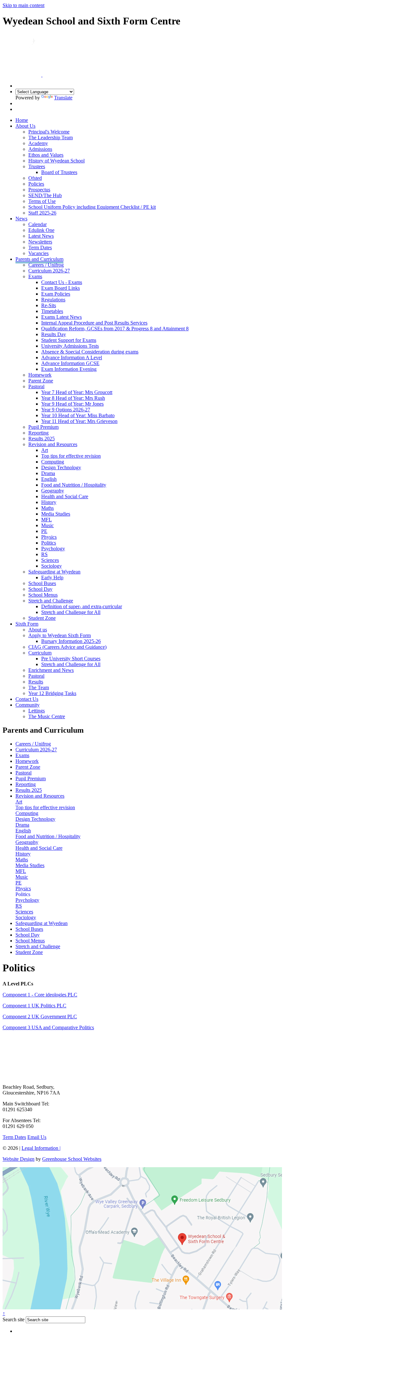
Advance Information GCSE (70, 363)
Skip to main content (23, 5)
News (21, 218)
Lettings (36, 710)
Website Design (18, 1159)
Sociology (51, 566)
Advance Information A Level (71, 357)
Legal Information (41, 1148)
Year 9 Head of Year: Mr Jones (72, 404)
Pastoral (36, 386)
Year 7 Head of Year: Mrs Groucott (76, 392)
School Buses (42, 583)
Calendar (37, 224)
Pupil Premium (43, 427)
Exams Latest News (61, 317)
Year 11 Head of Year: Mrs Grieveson (79, 421)
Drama (48, 473)
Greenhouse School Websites (71, 1159)
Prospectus (39, 189)
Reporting (38, 432)
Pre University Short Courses (70, 658)
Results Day (53, 334)
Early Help (52, 577)
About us (37, 629)
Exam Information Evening (69, 369)
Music (47, 525)
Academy (38, 143)
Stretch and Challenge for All (70, 612)
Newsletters (40, 241)
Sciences (50, 560)
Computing (52, 461)
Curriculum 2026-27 (49, 270)
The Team (38, 687)
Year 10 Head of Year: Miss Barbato (78, 415)
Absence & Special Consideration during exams (89, 351)
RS (44, 554)
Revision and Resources (52, 444)
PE (44, 531)
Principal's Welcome (49, 131)
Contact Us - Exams (61, 282)
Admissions (40, 149)
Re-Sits (48, 305)
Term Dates (40, 247)
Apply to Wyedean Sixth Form (59, 635)
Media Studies (55, 514)
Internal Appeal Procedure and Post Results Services (94, 322)
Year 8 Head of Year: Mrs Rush (73, 398)
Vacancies (38, 253)
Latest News (41, 236)
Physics (49, 537)
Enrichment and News (51, 670)
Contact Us (26, 699)
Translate (63, 97)
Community (27, 705)
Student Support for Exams (68, 340)
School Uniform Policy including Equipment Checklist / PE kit (92, 207)
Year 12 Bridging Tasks (52, 693)
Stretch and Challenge (50, 600)
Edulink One (41, 230)
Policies (36, 184)
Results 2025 (41, 438)
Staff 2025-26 (42, 212)
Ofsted (35, 178)
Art (44, 450)
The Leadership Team (50, 137)
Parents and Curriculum (39, 259)
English (49, 479)
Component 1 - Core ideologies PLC (40, 994)
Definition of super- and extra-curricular (81, 606)
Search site (13, 1319)
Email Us (36, 1137)
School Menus (43, 595)
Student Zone (42, 618)
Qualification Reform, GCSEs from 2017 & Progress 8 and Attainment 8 (115, 328)
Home (21, 120)
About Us (25, 126)
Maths (47, 508)
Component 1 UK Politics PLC (34, 1005)
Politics (48, 542)
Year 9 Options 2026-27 (65, 409)
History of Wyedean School (56, 160)
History (48, 502)
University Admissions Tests (70, 346)
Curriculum (40, 652)
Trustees (36, 166)
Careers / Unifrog (46, 265)
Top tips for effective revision (71, 456)
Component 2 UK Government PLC (40, 1016)
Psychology (53, 548)
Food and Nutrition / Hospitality (73, 485)
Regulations (53, 299)
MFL (46, 519)
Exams (35, 276)
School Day (40, 589)
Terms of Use (42, 201)
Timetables (52, 311)
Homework (40, 375)
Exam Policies (55, 294)
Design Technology (61, 467)
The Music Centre (46, 716)
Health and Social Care (64, 496)
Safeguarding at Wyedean (54, 571)
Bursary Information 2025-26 (71, 641)
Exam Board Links (60, 288)
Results (35, 681)
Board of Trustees (59, 172)
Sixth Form (26, 624)
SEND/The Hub (45, 195)
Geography (52, 490)
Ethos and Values (45, 155)
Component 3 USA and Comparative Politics (48, 1027)
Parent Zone (40, 380)
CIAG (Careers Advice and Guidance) (67, 647)
